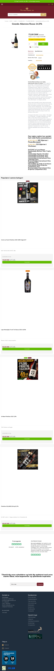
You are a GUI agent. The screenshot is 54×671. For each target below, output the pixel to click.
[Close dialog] (53, 321)
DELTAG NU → (40, 342)
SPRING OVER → (40, 345)
